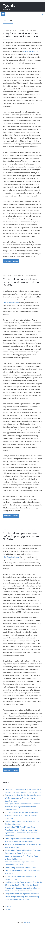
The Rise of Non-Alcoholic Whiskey (18, 891)
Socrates (27, 923)
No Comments (31, 30)
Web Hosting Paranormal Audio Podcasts (20, 867)
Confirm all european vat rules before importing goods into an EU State (21, 282)
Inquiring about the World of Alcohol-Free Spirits (23, 882)
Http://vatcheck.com (31, 51)
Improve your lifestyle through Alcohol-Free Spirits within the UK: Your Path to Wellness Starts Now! (21, 815)
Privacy (8, 906)
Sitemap (8, 909)
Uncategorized (18, 30)
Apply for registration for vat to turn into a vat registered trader (21, 35)
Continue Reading (11, 261)
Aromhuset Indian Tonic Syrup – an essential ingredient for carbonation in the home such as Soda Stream (22, 833)
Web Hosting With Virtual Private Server (20, 827)
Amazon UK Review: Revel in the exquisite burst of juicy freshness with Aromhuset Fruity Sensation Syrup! (23, 798)
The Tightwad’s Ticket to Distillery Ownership (22, 804)
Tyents (9, 5)
